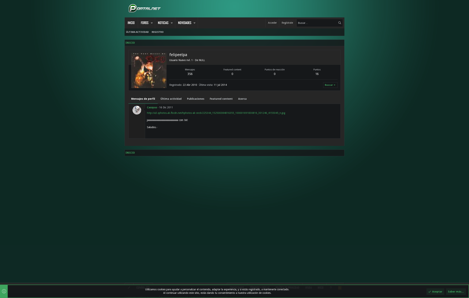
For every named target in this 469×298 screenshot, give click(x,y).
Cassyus (152, 107)
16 (317, 74)
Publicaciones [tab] (195, 98)
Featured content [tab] (221, 98)
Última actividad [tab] (171, 98)
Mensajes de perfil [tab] (143, 98)
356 (190, 74)
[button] (152, 22)
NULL (202, 60)
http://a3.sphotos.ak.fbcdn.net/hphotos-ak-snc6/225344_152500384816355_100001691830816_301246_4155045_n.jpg (216, 112)
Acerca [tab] (242, 98)
